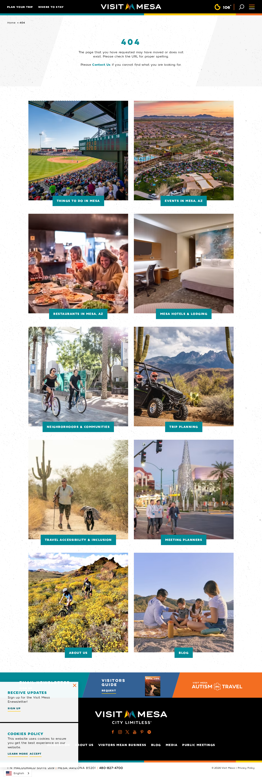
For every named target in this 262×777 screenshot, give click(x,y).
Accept (36, 753)
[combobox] (18, 773)
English (19, 773)
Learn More (18, 753)
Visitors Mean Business (122, 745)
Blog (156, 745)
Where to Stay (51, 7)
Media (172, 745)
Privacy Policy (246, 768)
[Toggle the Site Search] (241, 6)
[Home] (131, 6)
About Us (84, 745)
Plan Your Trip (20, 7)
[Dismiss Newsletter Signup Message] (74, 685)
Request (109, 690)
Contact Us (101, 64)
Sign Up (14, 708)
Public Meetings (198, 745)
